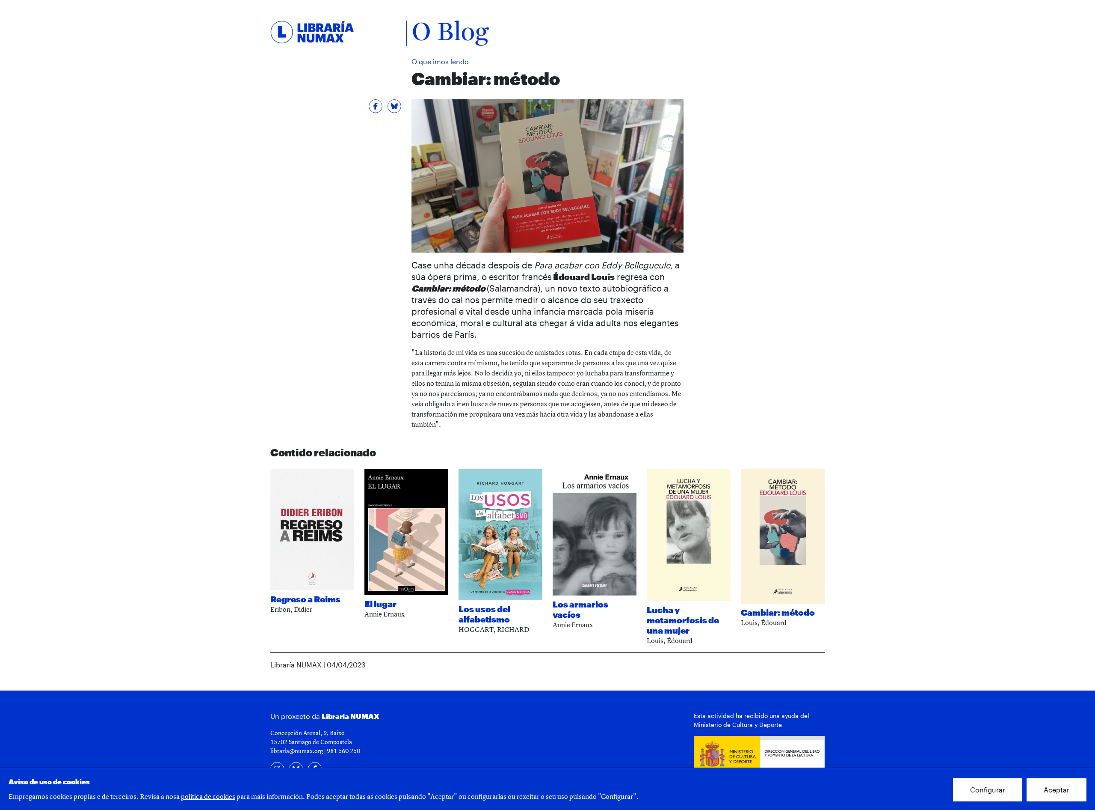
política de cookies (208, 796)
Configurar (987, 790)
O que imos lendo (440, 61)
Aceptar (1056, 790)
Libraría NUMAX (350, 716)
